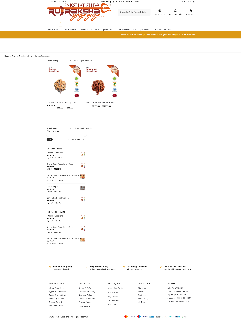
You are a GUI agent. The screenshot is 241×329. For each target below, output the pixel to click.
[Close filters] (86, 131)
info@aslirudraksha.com (178, 301)
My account (160, 14)
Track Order (113, 300)
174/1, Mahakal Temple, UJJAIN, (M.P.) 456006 (178, 293)
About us (142, 288)
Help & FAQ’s (143, 298)
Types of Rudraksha (57, 291)
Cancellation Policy (87, 291)
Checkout (190, 14)
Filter (49, 139)
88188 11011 (60, 1)
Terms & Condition (87, 298)
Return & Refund (86, 288)
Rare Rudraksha (25, 56)
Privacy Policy (85, 302)
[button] (57, 24)
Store (14, 56)
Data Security (84, 306)
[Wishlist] (79, 69)
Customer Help (175, 14)
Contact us (142, 295)
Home (6, 56)
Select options (63, 113)
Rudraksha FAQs (56, 305)
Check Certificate (115, 288)
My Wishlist (113, 296)
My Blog (141, 302)
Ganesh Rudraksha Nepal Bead (63, 102)
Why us (141, 291)
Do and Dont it (55, 302)
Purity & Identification (58, 295)
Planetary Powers (56, 298)
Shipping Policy (85, 295)
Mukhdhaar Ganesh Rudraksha (101, 102)
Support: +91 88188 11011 (179, 298)
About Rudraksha (56, 288)
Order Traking (188, 1)
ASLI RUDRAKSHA (175, 288)
